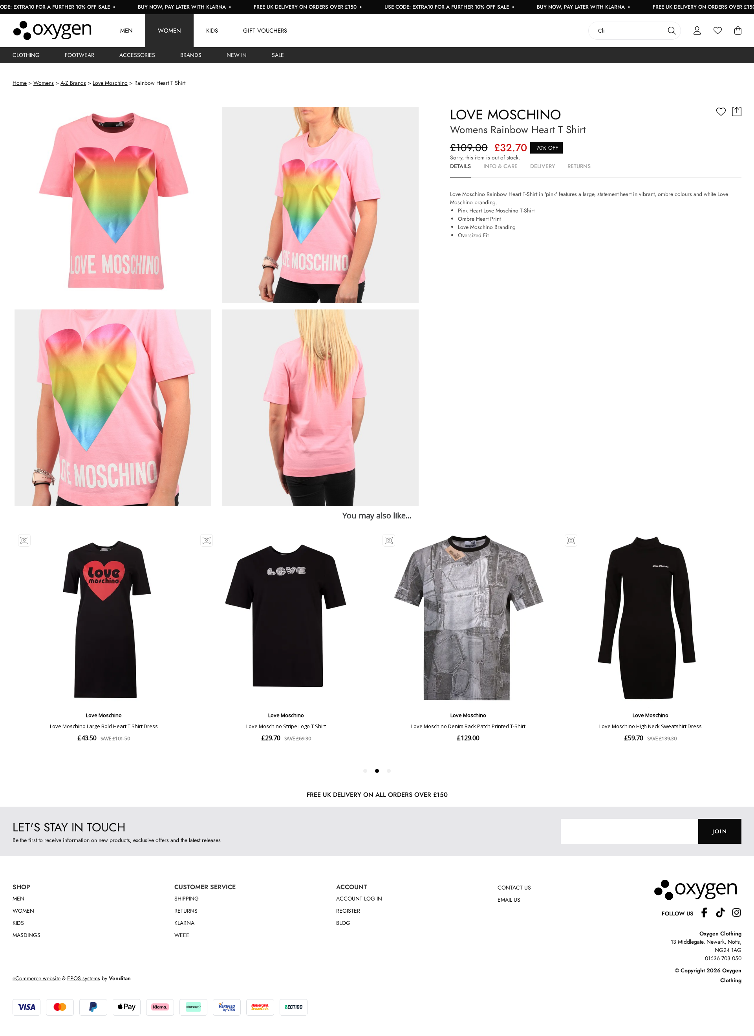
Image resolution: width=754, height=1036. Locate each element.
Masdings (26, 935)
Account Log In (359, 898)
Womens (43, 83)
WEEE (181, 935)
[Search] (672, 30)
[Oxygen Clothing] (52, 30)
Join (719, 831)
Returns (186, 911)
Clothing (26, 55)
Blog (343, 923)
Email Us (509, 900)
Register (348, 911)
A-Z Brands (73, 83)
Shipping (186, 898)
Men (126, 31)
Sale (278, 55)
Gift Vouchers (265, 31)
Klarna (184, 923)
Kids (212, 31)
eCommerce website (36, 978)
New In (237, 55)
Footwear (79, 55)
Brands (190, 55)
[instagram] (736, 914)
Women (169, 31)
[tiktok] (724, 914)
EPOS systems (83, 978)
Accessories (137, 55)
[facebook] (707, 914)
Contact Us (514, 887)
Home (20, 83)
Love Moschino (110, 83)
